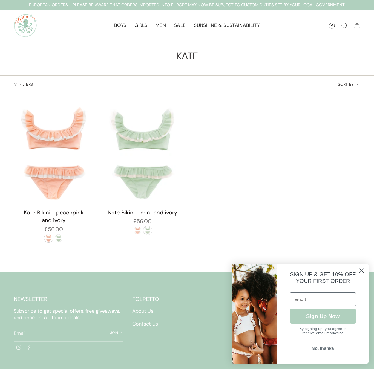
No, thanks (323, 348)
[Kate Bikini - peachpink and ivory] (54, 154)
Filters (26, 84)
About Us (142, 311)
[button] (120, 25)
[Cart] (357, 25)
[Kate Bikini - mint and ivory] (143, 154)
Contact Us (145, 324)
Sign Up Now (323, 316)
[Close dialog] (361, 270)
